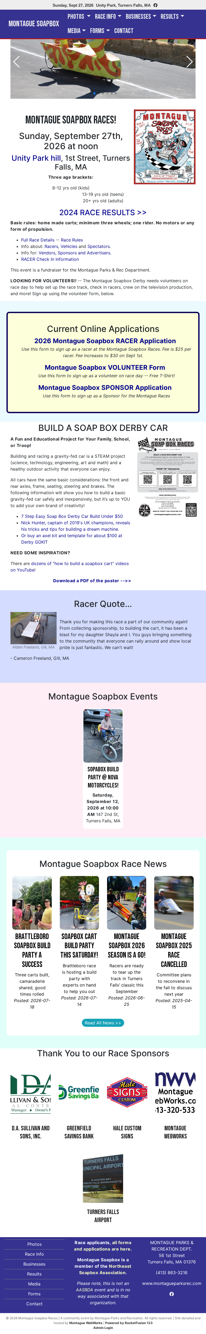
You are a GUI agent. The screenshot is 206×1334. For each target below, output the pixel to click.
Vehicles (69, 246)
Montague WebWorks (175, 1132)
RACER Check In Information (50, 259)
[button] (90, 93)
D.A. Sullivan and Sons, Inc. (31, 1132)
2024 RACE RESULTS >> (103, 212)
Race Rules (72, 240)
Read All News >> (103, 1022)
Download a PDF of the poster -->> (92, 580)
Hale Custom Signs (127, 1132)
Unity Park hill (36, 158)
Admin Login (103, 1328)
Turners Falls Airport (103, 1216)
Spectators (98, 246)
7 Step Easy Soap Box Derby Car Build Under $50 (72, 516)
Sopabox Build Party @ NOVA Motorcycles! (103, 777)
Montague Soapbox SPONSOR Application (105, 387)
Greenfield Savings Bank (79, 1132)
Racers (51, 246)
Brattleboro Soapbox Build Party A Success (32, 950)
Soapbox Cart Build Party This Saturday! (79, 946)
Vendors (47, 252)
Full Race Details (37, 240)
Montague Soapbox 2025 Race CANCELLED (174, 950)
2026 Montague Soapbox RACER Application (105, 341)
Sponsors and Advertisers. (84, 252)
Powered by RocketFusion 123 (129, 1323)
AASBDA (84, 1289)
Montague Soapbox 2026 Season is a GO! (127, 946)
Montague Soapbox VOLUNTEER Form (105, 367)
